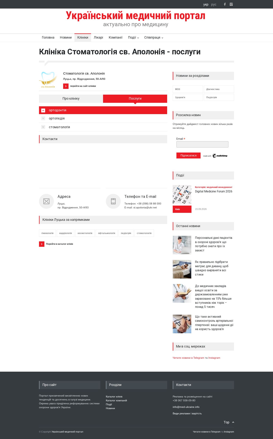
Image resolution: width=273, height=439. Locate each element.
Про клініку (70, 98)
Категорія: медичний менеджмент (213, 187)
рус (213, 4)
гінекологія (47, 233)
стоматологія (144, 233)
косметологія (85, 233)
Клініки (82, 37)
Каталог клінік (114, 396)
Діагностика (213, 89)
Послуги (135, 98)
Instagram (214, 357)
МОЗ (177, 89)
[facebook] (225, 4)
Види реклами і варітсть (187, 413)
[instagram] (231, 4)
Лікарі (98, 37)
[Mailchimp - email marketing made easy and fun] (215, 157)
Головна (48, 37)
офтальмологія (106, 233)
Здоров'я (180, 97)
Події (132, 37)
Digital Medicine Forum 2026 (213, 191)
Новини (66, 37)
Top (226, 422)
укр (206, 4)
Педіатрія (211, 97)
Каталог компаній (116, 400)
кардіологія (65, 233)
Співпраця (152, 37)
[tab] (103, 110)
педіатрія (126, 233)
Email (180, 139)
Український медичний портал (67, 431)
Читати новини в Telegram (189, 357)
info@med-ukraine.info (186, 406)
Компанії (115, 37)
